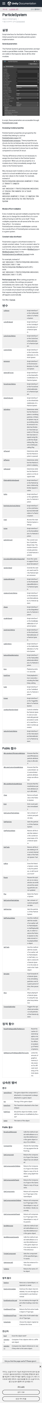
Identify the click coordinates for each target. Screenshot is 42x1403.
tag (5, 1101)
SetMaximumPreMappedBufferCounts (16, 1053)
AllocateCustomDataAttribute (13, 767)
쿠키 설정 (21, 1387)
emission (7, 361)
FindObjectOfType (10, 1309)
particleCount (8, 540)
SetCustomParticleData (11, 900)
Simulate (6, 974)
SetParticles (7, 909)
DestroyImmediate (10, 1289)
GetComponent (9, 1155)
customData (8, 350)
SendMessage (8, 1226)
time (5, 669)
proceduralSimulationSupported (14, 559)
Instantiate (7, 1322)
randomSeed (8, 568)
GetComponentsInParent (12, 1214)
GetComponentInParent (11, 1180)
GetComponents (9, 1191)
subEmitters (8, 644)
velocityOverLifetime (10, 731)
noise (5, 528)
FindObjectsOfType (10, 1315)
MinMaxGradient (8, 252)
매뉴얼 (5, 9)
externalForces (9, 373)
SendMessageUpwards (11, 1237)
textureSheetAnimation (11, 655)
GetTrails (7, 847)
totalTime (7, 675)
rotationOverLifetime (10, 593)
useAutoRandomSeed (11, 710)
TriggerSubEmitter (9, 1007)
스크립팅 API (13, 9)
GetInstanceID (8, 1262)
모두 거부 (21, 1392)
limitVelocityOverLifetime (12, 506)
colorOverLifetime (10, 336)
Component (20, 21)
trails (5, 687)
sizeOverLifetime (9, 630)
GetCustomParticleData (11, 813)
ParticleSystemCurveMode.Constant (15, 254)
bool (5, 1336)
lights (5, 494)
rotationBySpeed (9, 579)
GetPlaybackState (9, 831)
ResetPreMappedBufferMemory (14, 1029)
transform (7, 1105)
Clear (5, 795)
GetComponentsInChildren (12, 1200)
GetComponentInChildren (12, 1166)
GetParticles (8, 822)
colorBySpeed (8, 322)
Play (5, 894)
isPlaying (6, 460)
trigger (6, 698)
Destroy (6, 1283)
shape (6, 607)
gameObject (8, 1093)
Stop (5, 993)
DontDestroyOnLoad (10, 1300)
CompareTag (8, 1146)
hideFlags (7, 1112)
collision (6, 310)
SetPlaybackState (9, 918)
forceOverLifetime (10, 384)
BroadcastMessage (10, 1132)
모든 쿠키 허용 (21, 1399)
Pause (6, 877)
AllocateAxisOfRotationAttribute (14, 753)
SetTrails (6, 947)
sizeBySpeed (8, 618)
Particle (12, 300)
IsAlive (6, 863)
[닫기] (40, 1366)
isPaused (7, 451)
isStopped (7, 469)
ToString (6, 1269)
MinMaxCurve (33, 249)
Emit (5, 804)
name (5, 1121)
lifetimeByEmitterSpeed (11, 480)
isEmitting (7, 409)
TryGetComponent (10, 1253)
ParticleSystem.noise (10, 138)
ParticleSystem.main (10, 123)
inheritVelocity (8, 398)
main (5, 520)
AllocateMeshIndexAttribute (13, 784)
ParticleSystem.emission (11, 140)
